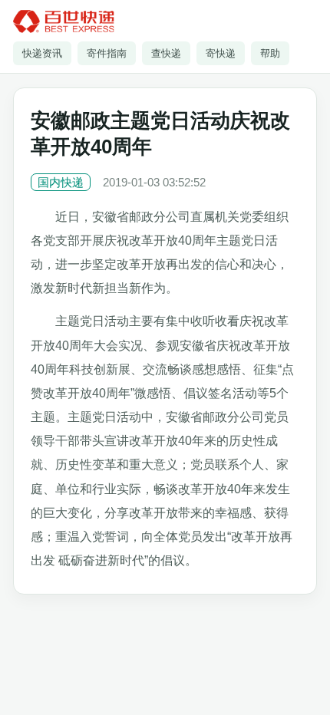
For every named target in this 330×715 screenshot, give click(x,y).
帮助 (270, 53)
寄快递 (221, 53)
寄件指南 (107, 53)
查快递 (166, 53)
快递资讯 (42, 53)
